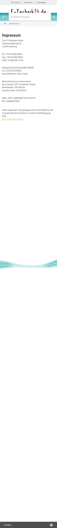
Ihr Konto (28, 2)
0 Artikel (7, 524)
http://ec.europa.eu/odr (12, 119)
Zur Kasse (15, 2)
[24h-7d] (28, 12)
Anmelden (41, 2)
